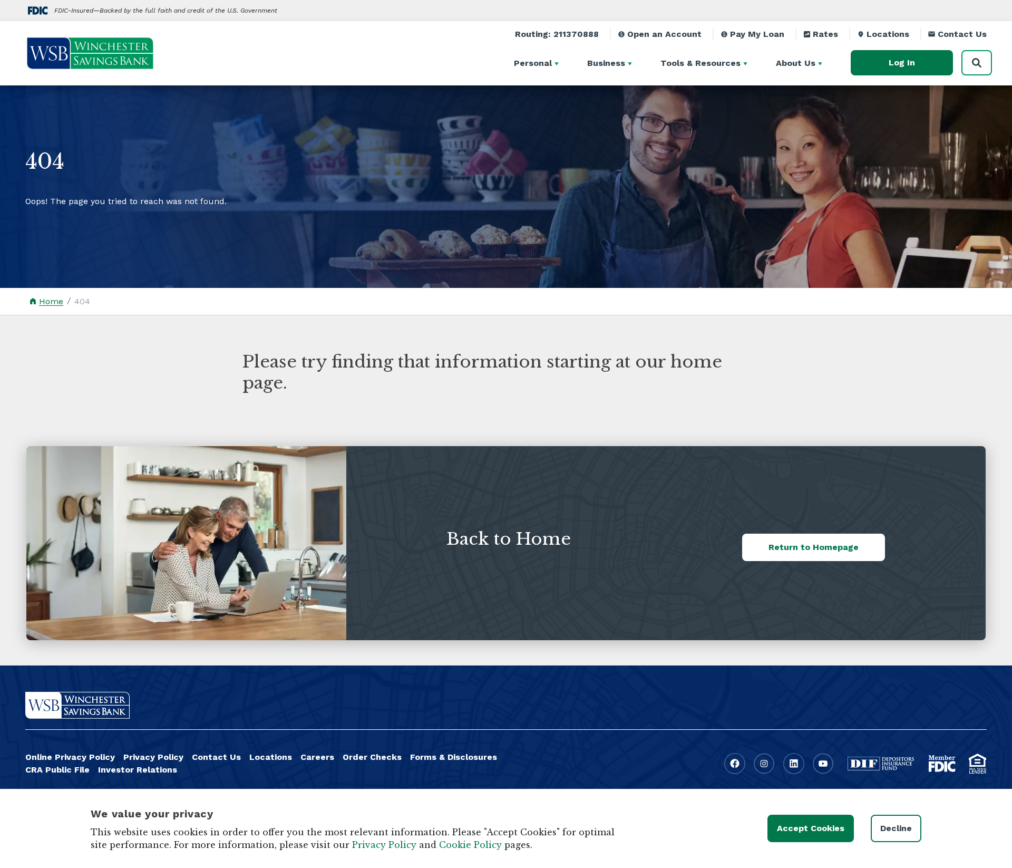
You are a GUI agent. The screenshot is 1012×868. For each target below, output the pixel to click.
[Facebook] (734, 763)
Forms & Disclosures (453, 757)
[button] (558, 63)
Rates (825, 34)
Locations (888, 34)
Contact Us (962, 34)
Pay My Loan (757, 34)
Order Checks (372, 757)
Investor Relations (137, 770)
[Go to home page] (90, 53)
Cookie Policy (470, 845)
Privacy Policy (153, 757)
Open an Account (664, 34)
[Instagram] (764, 763)
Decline (896, 828)
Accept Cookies (810, 828)
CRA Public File (57, 770)
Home (51, 301)
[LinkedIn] (793, 763)
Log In (902, 62)
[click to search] (976, 62)
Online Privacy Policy (70, 757)
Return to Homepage (813, 547)
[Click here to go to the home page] (77, 705)
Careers (317, 757)
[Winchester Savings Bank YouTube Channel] (823, 763)
